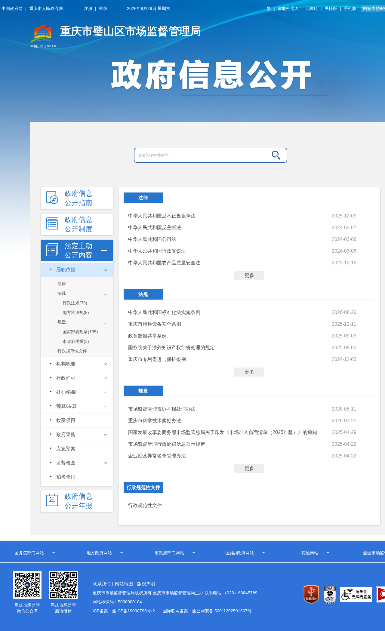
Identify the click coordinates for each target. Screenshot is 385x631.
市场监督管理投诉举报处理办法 (162, 408)
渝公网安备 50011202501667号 (222, 610)
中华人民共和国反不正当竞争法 (162, 215)
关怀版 (331, 8)
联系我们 (102, 583)
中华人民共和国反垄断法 (154, 227)
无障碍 (311, 8)
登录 (103, 8)
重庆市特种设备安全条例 (154, 324)
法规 (143, 294)
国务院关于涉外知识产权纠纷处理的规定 (171, 347)
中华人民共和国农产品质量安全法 (164, 262)
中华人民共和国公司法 (152, 239)
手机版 (350, 8)
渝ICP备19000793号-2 (133, 610)
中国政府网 (12, 8)
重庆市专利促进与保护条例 (157, 359)
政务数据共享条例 (147, 335)
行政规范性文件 (143, 487)
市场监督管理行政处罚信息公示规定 (166, 444)
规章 (143, 390)
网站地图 (124, 583)
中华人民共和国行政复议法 (157, 251)
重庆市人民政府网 (46, 8)
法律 (143, 197)
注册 (88, 8)
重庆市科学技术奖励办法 (154, 420)
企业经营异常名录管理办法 (157, 455)
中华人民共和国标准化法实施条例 (164, 312)
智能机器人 (288, 8)
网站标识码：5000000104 (117, 601)
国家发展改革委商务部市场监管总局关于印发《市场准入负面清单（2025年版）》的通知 (222, 432)
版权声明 (146, 583)
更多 (249, 275)
